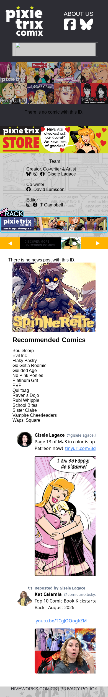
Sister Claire (24, 410)
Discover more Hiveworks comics (39, 243)
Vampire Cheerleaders (34, 415)
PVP (17, 385)
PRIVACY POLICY (78, 688)
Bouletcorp (23, 350)
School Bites (24, 405)
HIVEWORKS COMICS (34, 688)
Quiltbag (20, 390)
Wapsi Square (26, 420)
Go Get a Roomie (29, 365)
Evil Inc (19, 355)
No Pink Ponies (27, 375)
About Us (78, 14)
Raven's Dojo (25, 395)
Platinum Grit (25, 380)
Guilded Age (24, 370)
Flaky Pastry (24, 360)
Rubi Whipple (25, 400)
